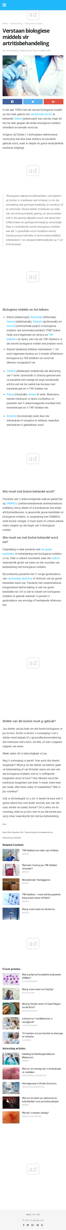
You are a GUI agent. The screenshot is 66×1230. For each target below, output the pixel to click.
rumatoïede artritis (41, 114)
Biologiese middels (34, 24)
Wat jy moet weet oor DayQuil (37, 989)
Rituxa (10, 394)
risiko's (55, 558)
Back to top (33, 1215)
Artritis (5, 24)
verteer (32, 394)
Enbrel (18, 118)
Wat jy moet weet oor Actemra (38, 909)
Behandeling (16, 24)
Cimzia (11, 326)
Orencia (11, 371)
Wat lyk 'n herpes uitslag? (35, 1112)
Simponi (37, 321)
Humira (11, 321)
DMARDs (11, 503)
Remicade (36, 317)
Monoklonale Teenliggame (36, 880)
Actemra (11, 416)
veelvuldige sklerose (19, 578)
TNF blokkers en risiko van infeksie (40, 850)
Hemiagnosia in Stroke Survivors (39, 1083)
